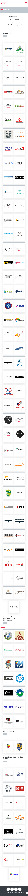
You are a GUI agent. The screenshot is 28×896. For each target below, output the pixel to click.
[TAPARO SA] (8, 521)
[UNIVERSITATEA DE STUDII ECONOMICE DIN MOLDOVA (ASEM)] (8, 707)
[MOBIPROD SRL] (19, 377)
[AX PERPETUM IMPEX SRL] (19, 106)
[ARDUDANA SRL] (19, 91)
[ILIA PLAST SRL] (19, 248)
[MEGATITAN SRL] (8, 362)
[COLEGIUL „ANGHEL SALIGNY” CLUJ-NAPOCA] (8, 635)
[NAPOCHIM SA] (8, 391)
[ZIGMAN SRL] (14, 607)
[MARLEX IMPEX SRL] (19, 348)
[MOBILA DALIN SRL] (8, 377)
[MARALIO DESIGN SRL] (8, 348)
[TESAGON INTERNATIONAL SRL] (19, 535)
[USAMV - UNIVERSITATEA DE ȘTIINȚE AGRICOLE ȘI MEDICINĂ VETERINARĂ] (19, 692)
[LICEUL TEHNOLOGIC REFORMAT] (8, 664)
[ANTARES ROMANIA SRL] (19, 77)
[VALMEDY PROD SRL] (19, 578)
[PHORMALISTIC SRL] (19, 831)
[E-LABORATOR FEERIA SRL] (8, 191)
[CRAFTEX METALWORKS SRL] (8, 163)
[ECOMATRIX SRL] (19, 177)
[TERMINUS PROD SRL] (8, 535)
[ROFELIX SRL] (19, 464)
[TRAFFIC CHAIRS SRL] (19, 550)
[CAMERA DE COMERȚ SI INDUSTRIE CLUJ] (8, 788)
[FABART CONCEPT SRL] (19, 206)
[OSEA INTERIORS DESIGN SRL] (8, 248)
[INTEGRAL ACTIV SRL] (19, 263)
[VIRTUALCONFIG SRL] (14, 874)
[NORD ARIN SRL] (8, 405)
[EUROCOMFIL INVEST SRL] (8, 206)
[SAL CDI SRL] (8, 678)
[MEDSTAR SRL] (19, 817)
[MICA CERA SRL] (19, 362)
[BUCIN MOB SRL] (19, 134)
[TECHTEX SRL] (19, 521)
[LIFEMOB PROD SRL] (8, 320)
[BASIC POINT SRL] (8, 120)
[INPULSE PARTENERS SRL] (19, 650)
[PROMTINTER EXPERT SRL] (19, 419)
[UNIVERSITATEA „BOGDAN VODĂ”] (19, 678)
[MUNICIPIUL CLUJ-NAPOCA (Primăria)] (8, 747)
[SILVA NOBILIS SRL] (8, 492)
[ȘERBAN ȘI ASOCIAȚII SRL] (8, 860)
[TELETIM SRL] (19, 334)
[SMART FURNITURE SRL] (8, 507)
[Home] (4, 3)
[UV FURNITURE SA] (8, 578)
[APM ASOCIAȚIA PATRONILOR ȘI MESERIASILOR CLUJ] (19, 774)
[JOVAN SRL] (8, 291)
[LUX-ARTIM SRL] (19, 320)
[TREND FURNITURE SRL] (8, 564)
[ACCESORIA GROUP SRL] (19, 49)
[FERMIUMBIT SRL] (8, 802)
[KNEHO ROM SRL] (8, 305)
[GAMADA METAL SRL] (8, 220)
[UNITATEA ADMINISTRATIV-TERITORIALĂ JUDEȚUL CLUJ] (19, 747)
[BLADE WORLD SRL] (8, 134)
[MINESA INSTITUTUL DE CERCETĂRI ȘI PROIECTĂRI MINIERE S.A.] (19, 664)
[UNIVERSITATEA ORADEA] (19, 707)
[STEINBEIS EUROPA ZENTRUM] (19, 845)
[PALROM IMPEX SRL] (19, 405)
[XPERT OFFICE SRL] (19, 592)
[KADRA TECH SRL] (19, 291)
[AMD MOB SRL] (8, 91)
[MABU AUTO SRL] (8, 334)
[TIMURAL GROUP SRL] (8, 550)
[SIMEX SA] (19, 492)
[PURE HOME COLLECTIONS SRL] (19, 435)
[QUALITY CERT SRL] (8, 845)
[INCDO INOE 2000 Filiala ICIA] (8, 650)
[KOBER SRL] (19, 305)
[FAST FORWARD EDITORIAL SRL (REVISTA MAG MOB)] (19, 788)
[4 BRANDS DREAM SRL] (8, 49)
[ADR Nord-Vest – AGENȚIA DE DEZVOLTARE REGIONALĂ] (8, 774)
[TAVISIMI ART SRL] (19, 860)
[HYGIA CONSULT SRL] (19, 802)
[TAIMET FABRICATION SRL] (19, 507)
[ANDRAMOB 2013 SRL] (8, 77)
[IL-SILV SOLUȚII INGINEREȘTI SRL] (8, 817)
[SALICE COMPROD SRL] (8, 478)
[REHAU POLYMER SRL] (19, 450)
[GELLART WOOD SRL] (19, 220)
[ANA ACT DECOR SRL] (19, 63)
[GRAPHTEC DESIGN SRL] (19, 234)
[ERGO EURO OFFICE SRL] (19, 191)
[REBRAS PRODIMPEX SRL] (8, 450)
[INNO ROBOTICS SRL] (8, 263)
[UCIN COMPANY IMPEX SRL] (19, 564)
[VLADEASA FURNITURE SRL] (8, 592)
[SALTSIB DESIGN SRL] (19, 478)
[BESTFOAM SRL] (19, 120)
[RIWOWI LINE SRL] (8, 464)
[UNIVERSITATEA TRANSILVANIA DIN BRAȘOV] (19, 721)
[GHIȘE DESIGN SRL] (8, 234)
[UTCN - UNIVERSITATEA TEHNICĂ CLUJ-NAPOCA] (8, 721)
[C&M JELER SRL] (8, 149)
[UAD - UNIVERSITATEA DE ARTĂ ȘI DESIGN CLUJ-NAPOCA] (8, 692)
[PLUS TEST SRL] (8, 419)
